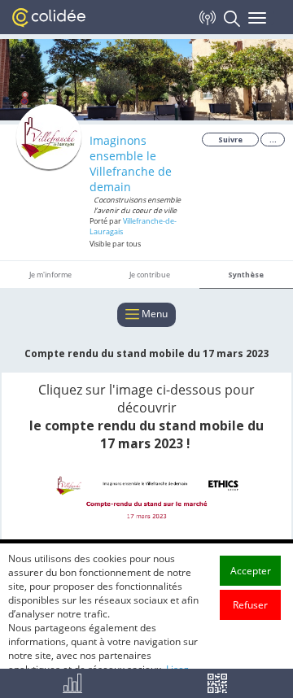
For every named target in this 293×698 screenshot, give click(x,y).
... (273, 139)
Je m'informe (50, 274)
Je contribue (149, 274)
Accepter (250, 571)
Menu (153, 314)
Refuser (250, 605)
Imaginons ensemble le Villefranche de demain (131, 163)
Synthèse (246, 274)
